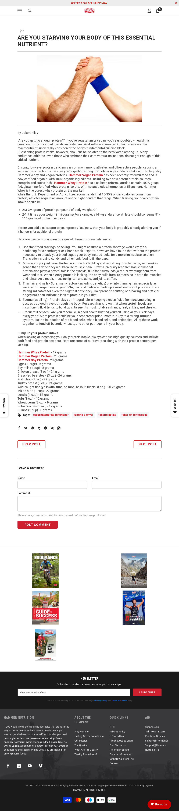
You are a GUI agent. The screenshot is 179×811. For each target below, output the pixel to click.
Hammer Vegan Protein (86, 175)
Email (95, 478)
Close (176, 3)
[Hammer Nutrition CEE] (45, 570)
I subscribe (147, 692)
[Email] (52, 427)
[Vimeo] (40, 766)
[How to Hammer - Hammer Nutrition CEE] (45, 644)
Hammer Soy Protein (32, 360)
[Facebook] (19, 427)
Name (21, 478)
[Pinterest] (32, 427)
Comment (23, 493)
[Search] (29, 11)
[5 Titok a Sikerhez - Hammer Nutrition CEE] (133, 607)
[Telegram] (45, 427)
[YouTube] (30, 766)
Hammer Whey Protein (70, 183)
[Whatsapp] (58, 427)
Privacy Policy (100, 701)
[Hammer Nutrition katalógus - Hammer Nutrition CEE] (133, 570)
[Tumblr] (39, 427)
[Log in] (149, 11)
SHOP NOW (100, 3)
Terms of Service (119, 701)
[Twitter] (25, 427)
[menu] (19, 11)
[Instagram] (19, 766)
